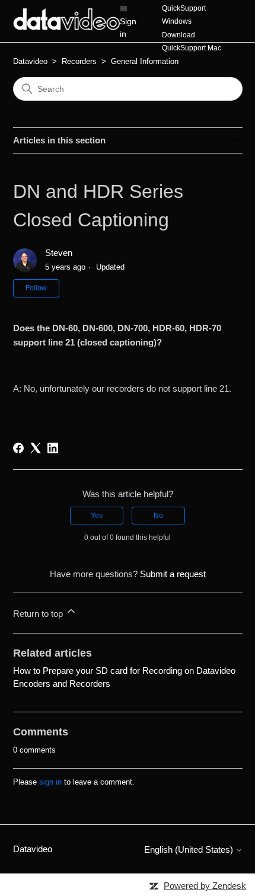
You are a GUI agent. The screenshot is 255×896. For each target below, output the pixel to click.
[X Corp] (35, 448)
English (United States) (189, 849)
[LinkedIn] (52, 448)
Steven (58, 253)
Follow (36, 288)
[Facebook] (18, 448)
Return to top (39, 614)
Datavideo (30, 61)
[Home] (66, 27)
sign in (50, 781)
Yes (97, 515)
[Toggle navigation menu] (124, 8)
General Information (145, 61)
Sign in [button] (128, 28)
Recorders (79, 61)
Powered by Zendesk (205, 886)
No (158, 515)
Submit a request (173, 574)
